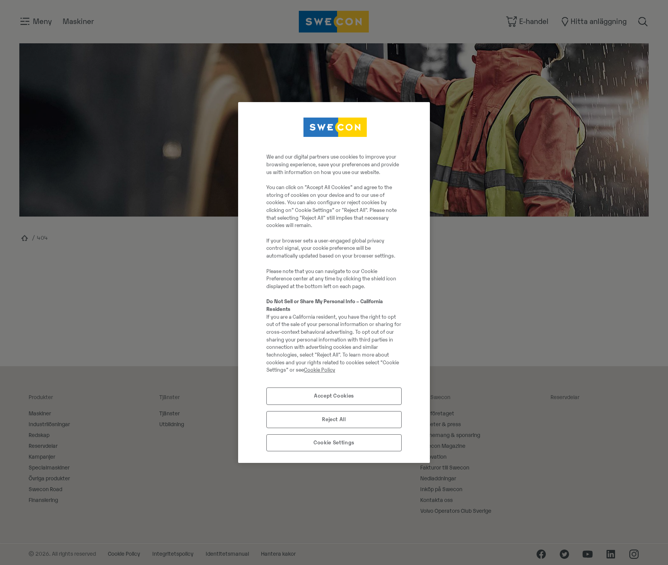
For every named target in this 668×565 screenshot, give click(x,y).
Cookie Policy (319, 370)
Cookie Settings (334, 443)
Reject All (334, 419)
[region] (334, 282)
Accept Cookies (334, 396)
